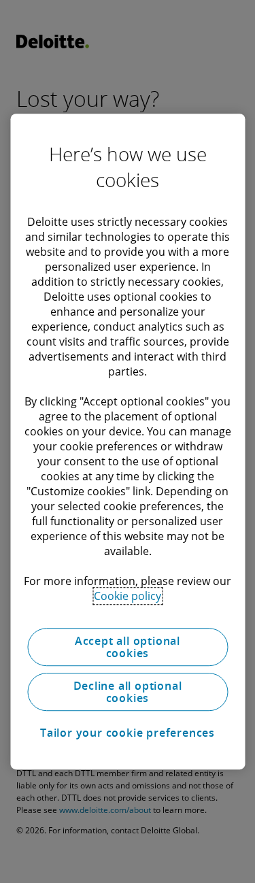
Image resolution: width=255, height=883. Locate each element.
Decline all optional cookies (127, 691)
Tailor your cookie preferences (127, 732)
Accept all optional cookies (127, 647)
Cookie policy (127, 595)
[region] (127, 441)
